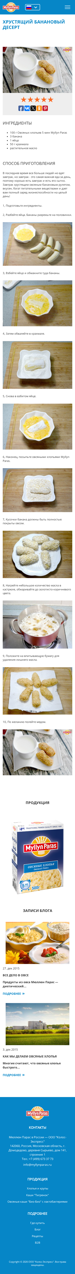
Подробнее (12, 994)
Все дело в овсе (16, 975)
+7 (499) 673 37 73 (41, 1159)
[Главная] (11, 7)
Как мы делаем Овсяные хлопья (30, 1056)
